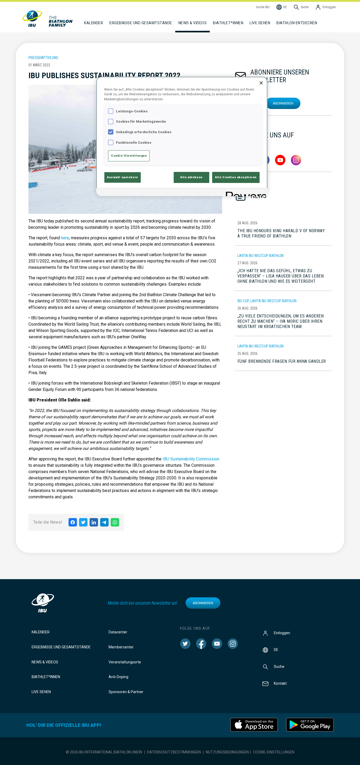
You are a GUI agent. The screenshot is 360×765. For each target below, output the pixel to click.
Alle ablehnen (191, 177)
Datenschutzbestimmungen (174, 752)
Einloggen (282, 633)
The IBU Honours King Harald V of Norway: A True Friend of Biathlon (281, 233)
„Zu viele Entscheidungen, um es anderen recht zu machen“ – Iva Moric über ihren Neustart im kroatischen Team (280, 321)
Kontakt (280, 683)
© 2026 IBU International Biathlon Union (104, 752)
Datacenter (118, 632)
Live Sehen (260, 23)
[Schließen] (261, 83)
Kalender (41, 632)
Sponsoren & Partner (126, 692)
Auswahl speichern (122, 177)
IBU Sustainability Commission (191, 458)
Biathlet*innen (46, 677)
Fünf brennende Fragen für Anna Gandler (281, 361)
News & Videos (45, 662)
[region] (181, 136)
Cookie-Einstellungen (273, 752)
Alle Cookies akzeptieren (236, 177)
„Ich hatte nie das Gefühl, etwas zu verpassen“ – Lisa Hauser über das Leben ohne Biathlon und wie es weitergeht (280, 276)
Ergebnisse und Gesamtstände (61, 647)
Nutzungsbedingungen (227, 752)
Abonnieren (283, 103)
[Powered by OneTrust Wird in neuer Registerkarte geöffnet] (245, 193)
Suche (279, 666)
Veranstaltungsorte (125, 662)
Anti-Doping (118, 677)
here (65, 237)
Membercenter (121, 647)
